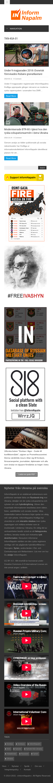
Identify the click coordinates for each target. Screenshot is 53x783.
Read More (11, 96)
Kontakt (27, 769)
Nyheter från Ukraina (34, 749)
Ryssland (24, 754)
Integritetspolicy (12, 769)
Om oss (38, 766)
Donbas (10, 744)
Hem (4, 766)
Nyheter (18, 749)
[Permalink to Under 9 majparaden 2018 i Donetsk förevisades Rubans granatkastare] (26, 55)
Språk (26, 766)
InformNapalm (35, 744)
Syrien (35, 754)
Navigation (16, 29)
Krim (8, 749)
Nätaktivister (11, 754)
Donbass (21, 744)
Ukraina (10, 759)
